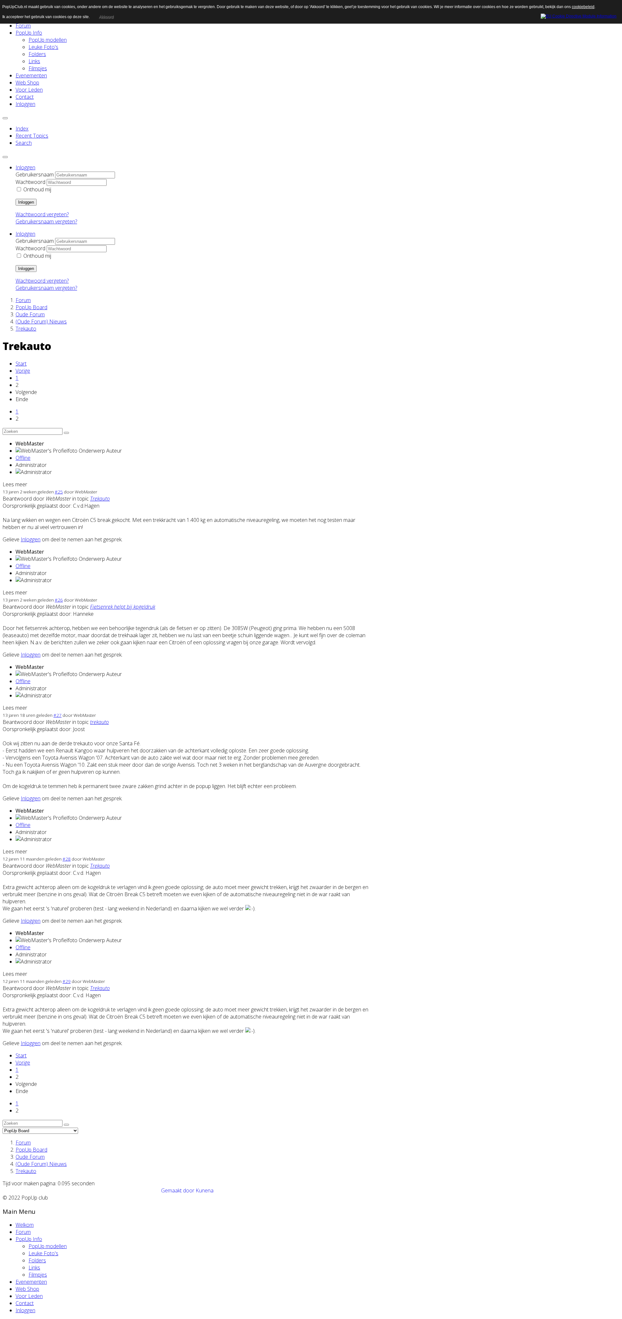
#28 (67, 859)
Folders (37, 54)
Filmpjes (38, 68)
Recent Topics (32, 135)
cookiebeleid (583, 7)
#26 (59, 600)
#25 (59, 492)
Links (34, 61)
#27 (57, 715)
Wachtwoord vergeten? (42, 214)
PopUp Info (29, 32)
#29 (67, 981)
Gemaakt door (178, 1190)
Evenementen (31, 75)
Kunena (204, 1190)
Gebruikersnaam (35, 174)
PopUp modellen (48, 39)
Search (24, 142)
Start (21, 363)
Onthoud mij (37, 189)
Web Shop (27, 82)
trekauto (99, 722)
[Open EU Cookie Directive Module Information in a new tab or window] (578, 15)
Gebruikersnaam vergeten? (46, 221)
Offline (23, 457)
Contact (25, 96)
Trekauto (100, 498)
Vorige (23, 370)
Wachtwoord (30, 182)
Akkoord (106, 17)
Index (22, 128)
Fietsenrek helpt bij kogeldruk (122, 606)
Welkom (25, 1224)
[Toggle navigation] (5, 118)
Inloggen (25, 103)
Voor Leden (29, 89)
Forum (23, 25)
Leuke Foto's (43, 47)
